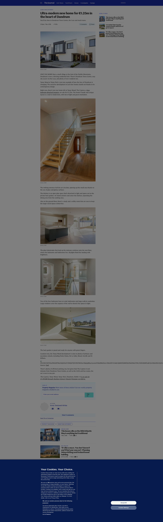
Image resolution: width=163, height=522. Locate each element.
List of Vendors (47, 514)
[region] (81, 490)
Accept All (124, 502)
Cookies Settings (124, 507)
